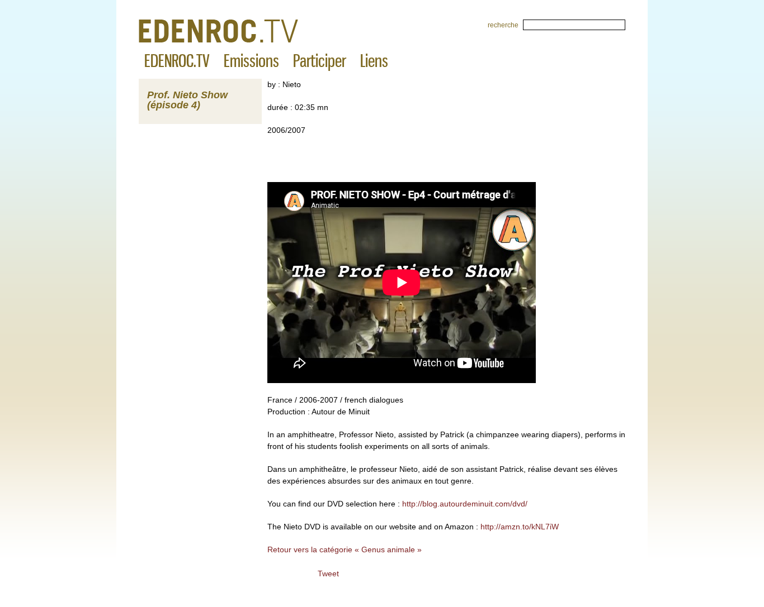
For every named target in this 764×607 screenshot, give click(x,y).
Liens (374, 61)
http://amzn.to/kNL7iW (519, 526)
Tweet (328, 573)
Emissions (251, 61)
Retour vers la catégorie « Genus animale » (344, 549)
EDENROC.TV (177, 61)
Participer (319, 61)
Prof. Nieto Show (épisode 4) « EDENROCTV (218, 31)
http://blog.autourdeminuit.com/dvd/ (463, 503)
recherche (503, 25)
